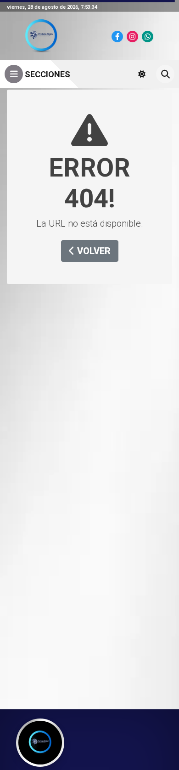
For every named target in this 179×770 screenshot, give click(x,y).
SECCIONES (46, 74)
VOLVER (93, 251)
